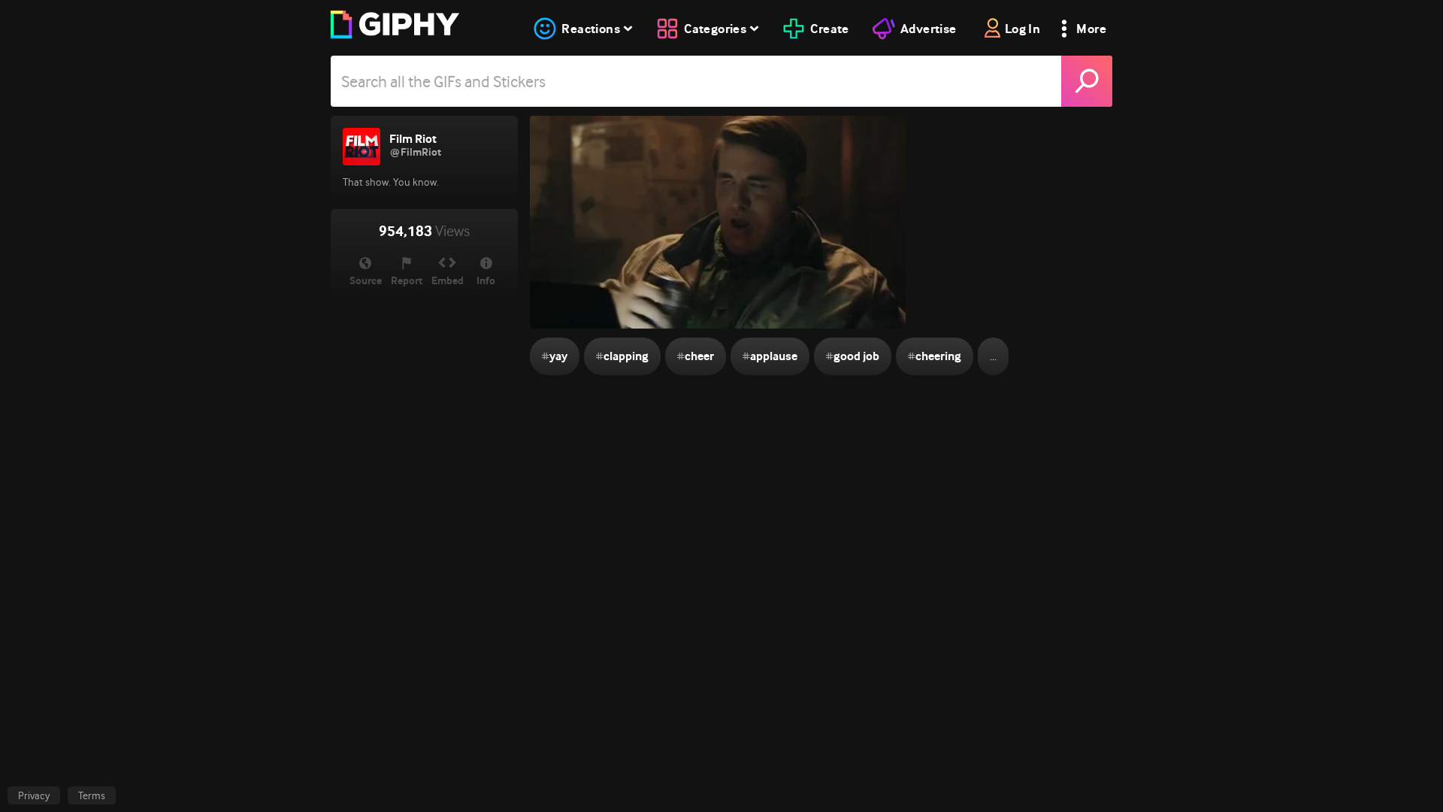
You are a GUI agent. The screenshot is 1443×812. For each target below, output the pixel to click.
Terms (91, 795)
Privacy (34, 795)
